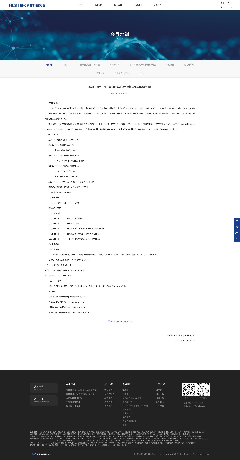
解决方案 (118, 5)
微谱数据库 (139, 443)
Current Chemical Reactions (171, 439)
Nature (59, 439)
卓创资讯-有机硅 (69, 434)
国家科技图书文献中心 (192, 436)
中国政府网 (186, 434)
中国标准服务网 (163, 434)
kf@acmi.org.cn (198, 406)
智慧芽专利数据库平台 (39, 445)
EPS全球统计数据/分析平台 (78, 443)
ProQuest (130, 439)
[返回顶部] (237, 239)
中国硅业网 (115, 445)
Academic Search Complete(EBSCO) (137, 441)
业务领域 (98, 5)
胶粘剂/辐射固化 (122, 73)
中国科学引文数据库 (125, 443)
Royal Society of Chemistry (67, 441)
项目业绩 (160, 398)
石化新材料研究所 (74, 398)
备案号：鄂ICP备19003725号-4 (184, 454)
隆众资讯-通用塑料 (149, 432)
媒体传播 (108, 402)
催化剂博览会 (46, 432)
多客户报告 (109, 394)
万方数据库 (169, 443)
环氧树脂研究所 (73, 402)
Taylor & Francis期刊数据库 (162, 441)
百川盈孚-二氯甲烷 (182, 432)
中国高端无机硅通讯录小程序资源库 (92, 434)
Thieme (138, 439)
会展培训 (138, 5)
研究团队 (160, 394)
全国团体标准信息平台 (105, 436)
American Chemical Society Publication (92, 441)
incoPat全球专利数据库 (58, 445)
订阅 (230, 3)
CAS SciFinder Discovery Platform (195, 439)
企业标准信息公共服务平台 (65, 436)
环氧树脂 (170, 65)
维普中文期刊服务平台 (154, 443)
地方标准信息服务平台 (86, 436)
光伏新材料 (115, 65)
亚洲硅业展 (71, 432)
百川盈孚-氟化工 (198, 432)
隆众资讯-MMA (118, 432)
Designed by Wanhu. (203, 454)
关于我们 (158, 5)
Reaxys (156, 439)
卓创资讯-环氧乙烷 (37, 434)
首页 (80, 5)
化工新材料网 (83, 445)
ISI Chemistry (147, 439)
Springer (112, 443)
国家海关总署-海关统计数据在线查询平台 (94, 432)
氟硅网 (124, 445)
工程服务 (108, 398)
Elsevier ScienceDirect (99, 443)
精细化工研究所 (73, 406)
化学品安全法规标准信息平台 (41, 436)
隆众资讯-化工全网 (165, 432)
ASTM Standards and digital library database (109, 439)
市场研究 (108, 390)
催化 (141, 73)
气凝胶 (65, 65)
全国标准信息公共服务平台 (144, 434)
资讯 (222, 3)
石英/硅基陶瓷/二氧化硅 (89, 65)
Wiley (177, 441)
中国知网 (177, 436)
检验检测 (108, 406)
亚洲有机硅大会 (59, 432)
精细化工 (101, 73)
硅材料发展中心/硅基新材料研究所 (81, 390)
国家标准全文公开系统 (144, 436)
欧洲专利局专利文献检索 (185, 443)
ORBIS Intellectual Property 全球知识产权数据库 (48, 443)
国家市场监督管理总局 (163, 436)
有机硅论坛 (94, 445)
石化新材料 (189, 65)
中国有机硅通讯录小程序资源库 (120, 434)
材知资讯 (72, 445)
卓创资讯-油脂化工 (53, 434)
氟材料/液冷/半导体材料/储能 (143, 65)
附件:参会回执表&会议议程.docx (121, 321)
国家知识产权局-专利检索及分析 (42, 439)
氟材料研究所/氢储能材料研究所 (80, 394)
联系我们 (160, 402)
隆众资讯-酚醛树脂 (133, 432)
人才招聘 (160, 406)
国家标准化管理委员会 (125, 436)
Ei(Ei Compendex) (115, 441)
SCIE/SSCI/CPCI (70, 439)
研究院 (159, 390)
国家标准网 (175, 434)
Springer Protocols (84, 439)
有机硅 (49, 65)
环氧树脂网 (105, 445)
